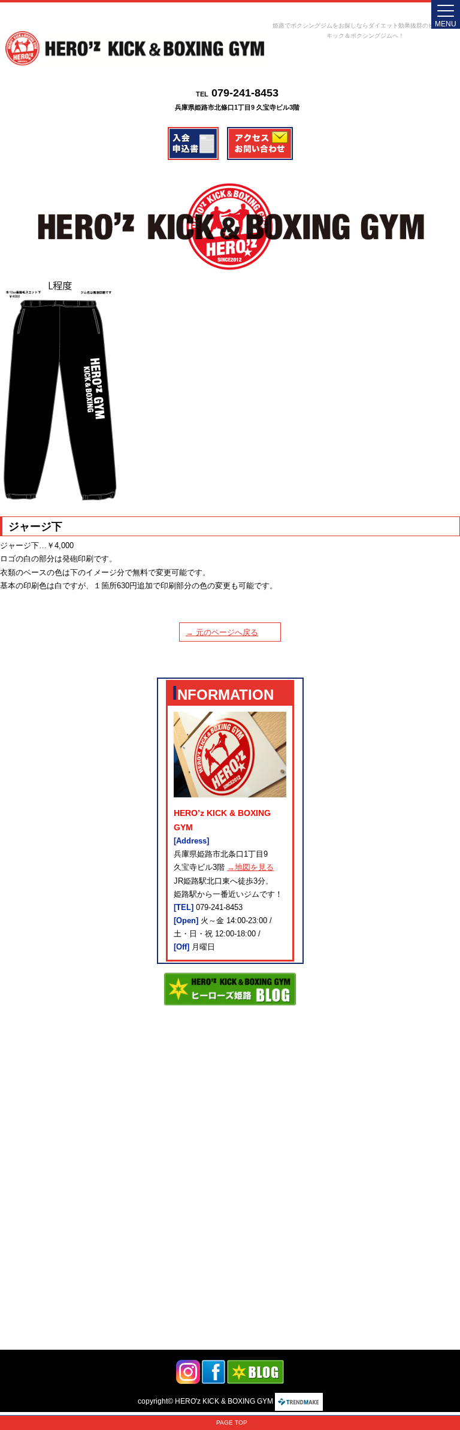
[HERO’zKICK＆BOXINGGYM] (135, 48)
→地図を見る (250, 867)
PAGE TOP (231, 1422)
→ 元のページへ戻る (222, 632)
